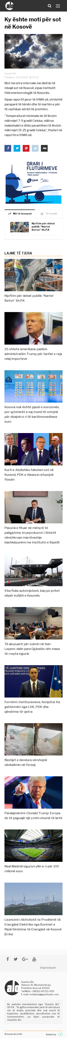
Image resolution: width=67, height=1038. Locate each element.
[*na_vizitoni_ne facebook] (8, 959)
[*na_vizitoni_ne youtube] (34, 959)
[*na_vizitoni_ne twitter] (15, 959)
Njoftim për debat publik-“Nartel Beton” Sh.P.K (43, 226)
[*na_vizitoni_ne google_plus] (25, 959)
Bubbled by (51, 1034)
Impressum (48, 967)
